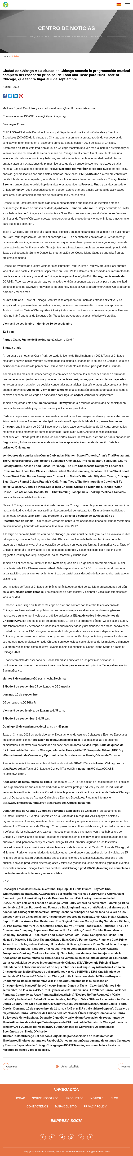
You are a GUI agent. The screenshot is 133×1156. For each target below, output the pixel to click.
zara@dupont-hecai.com (98, 1151)
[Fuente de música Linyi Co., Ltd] (6, 5)
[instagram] (81, 1137)
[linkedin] (52, 1137)
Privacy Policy (95, 1106)
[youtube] (71, 1137)
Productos (74, 1098)
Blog (114, 1098)
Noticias (97, 1098)
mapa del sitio (66, 1106)
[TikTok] (90, 1137)
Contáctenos (37, 1106)
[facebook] (43, 1137)
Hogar (5, 56)
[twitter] (62, 1137)
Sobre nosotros (45, 1098)
